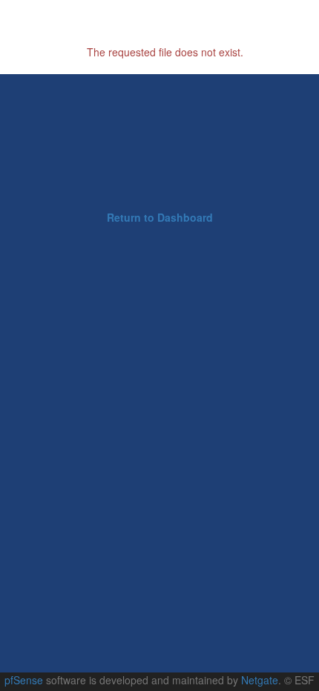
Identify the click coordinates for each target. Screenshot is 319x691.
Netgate (259, 679)
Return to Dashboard (160, 217)
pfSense (23, 679)
